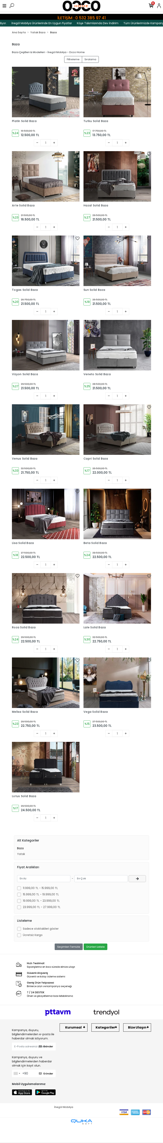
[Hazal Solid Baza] (117, 176)
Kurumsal (73, 1027)
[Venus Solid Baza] (46, 429)
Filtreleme (73, 59)
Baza (20, 848)
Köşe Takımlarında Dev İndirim (85, 23)
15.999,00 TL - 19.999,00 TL (41, 894)
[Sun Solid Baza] (117, 261)
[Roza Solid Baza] (46, 598)
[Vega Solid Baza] (117, 682)
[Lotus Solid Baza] (46, 767)
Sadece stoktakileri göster (41, 929)
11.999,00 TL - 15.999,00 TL (40, 888)
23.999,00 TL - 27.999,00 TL (41, 907)
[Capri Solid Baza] (117, 429)
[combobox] (16, 1073)
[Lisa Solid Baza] (46, 514)
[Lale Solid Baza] (117, 598)
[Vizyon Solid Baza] (46, 345)
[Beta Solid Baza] (117, 514)
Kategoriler (105, 1027)
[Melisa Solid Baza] (46, 682)
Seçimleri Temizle (68, 947)
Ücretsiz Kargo (33, 935)
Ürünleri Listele (95, 947)
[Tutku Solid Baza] (117, 92)
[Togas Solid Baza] (46, 261)
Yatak (21, 854)
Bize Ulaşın (137, 1027)
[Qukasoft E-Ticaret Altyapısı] (81, 1121)
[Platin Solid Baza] (46, 92)
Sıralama (90, 59)
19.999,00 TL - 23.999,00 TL (41, 901)
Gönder (48, 1046)
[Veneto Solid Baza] (117, 345)
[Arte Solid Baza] (46, 176)
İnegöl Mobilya (63, 1107)
